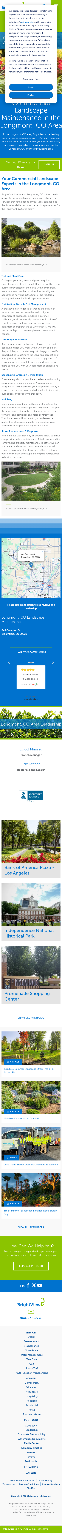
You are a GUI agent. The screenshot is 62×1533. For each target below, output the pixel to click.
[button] (31, 565)
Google (57, 597)
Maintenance (31, 1345)
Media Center (31, 1443)
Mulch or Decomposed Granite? (21, 1118)
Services (31, 1332)
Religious (32, 1400)
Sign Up (49, 164)
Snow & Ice (31, 1350)
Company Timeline (31, 1447)
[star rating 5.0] (31, 670)
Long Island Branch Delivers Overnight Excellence (31, 1164)
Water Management (32, 1354)
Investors (31, 1452)
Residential (32, 1405)
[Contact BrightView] (31, 1312)
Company (31, 1425)
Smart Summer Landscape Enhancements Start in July (30, 1212)
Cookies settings (31, 79)
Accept (31, 87)
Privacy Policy (45, 1480)
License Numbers (51, 1484)
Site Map (31, 1488)
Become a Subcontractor (22, 1480)
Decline (31, 95)
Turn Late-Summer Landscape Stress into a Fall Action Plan (29, 1070)
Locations (31, 1467)
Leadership (32, 1429)
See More (31, 841)
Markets (31, 1378)
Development (31, 1341)
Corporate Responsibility (31, 1434)
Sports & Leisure (32, 1414)
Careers (31, 1472)
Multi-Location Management (32, 1372)
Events (31, 1456)
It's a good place (29, 679)
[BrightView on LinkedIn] (23, 1285)
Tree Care (31, 1359)
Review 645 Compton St (31, 651)
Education (31, 1387)
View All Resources (31, 1227)
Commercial (32, 1382)
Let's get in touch (31, 1266)
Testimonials (32, 1461)
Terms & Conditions (29, 1484)
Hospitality (32, 1396)
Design (32, 1336)
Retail (32, 1409)
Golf (31, 1363)
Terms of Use (9, 1484)
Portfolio (31, 1420)
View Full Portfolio (31, 1018)
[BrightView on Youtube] (39, 1285)
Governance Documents (31, 1438)
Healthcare (32, 1391)
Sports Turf (32, 1368)
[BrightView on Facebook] (29, 1285)
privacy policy (27, 22)
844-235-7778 (31, 1318)
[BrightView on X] (34, 1285)
